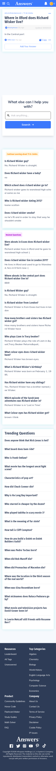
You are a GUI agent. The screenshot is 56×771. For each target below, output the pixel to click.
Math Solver (10, 722)
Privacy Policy (35, 717)
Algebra (32, 654)
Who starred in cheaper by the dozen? (25, 504)
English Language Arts (39, 675)
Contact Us (34, 706)
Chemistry (33, 659)
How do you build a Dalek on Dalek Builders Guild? (23, 540)
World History (35, 670)
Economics (34, 691)
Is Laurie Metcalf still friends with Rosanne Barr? (27, 621)
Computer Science (37, 685)
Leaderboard (10, 654)
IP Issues (33, 733)
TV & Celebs (28, 13)
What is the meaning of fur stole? (22, 521)
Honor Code (10, 706)
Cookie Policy (35, 727)
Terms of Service (37, 712)
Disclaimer (34, 722)
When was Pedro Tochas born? (21, 550)
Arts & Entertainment (13, 13)
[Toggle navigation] (3, 3)
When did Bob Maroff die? (18, 558)
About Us (33, 701)
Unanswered (10, 664)
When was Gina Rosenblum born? (22, 587)
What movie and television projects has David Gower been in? (26, 609)
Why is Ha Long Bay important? (21, 495)
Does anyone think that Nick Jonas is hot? (27, 440)
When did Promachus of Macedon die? (25, 567)
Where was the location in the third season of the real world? (27, 578)
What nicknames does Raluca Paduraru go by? (27, 598)
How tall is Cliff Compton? (18, 530)
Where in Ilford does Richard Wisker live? (26, 20)
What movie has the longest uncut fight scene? (25, 468)
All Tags (8, 659)
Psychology (34, 680)
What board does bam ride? (19, 449)
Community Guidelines (15, 701)
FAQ (7, 727)
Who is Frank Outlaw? (16, 457)
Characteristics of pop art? (19, 478)
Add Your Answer (28, 46)
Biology (32, 664)
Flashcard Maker (12, 712)
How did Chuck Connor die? (19, 486)
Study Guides (11, 717)
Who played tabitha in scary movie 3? (25, 512)
